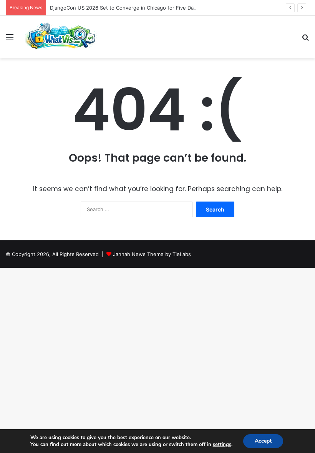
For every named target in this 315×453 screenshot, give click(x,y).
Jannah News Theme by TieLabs (152, 254)
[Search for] (305, 39)
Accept (263, 441)
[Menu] (9, 39)
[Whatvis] (61, 37)
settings (222, 444)
